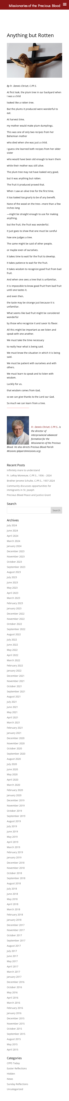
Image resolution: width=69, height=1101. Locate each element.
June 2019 (12, 831)
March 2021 (13, 722)
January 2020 (14, 795)
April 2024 (12, 535)
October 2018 (14, 873)
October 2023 (14, 561)
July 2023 (12, 577)
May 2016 (12, 992)
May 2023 (12, 587)
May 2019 (12, 836)
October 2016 (14, 987)
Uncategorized (15, 1089)
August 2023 (14, 572)
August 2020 (14, 758)
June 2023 (12, 582)
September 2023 (16, 567)
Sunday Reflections (17, 1084)
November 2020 (16, 743)
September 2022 (16, 629)
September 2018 (16, 878)
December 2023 (15, 551)
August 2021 (14, 696)
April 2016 (12, 997)
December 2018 (15, 862)
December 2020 (15, 738)
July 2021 (12, 701)
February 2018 (15, 914)
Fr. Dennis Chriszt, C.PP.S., (44, 427)
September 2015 (16, 1033)
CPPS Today (13, 1063)
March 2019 (13, 847)
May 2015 (12, 1044)
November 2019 (16, 805)
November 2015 (16, 1023)
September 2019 (16, 816)
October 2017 (14, 935)
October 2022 (14, 623)
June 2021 (12, 707)
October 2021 (14, 686)
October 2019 (14, 810)
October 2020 (14, 748)
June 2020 (12, 769)
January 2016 (14, 1013)
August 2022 (14, 634)
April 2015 (12, 1049)
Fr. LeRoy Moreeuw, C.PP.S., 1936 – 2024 (29, 475)
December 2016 (15, 982)
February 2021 (15, 727)
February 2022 (15, 665)
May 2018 (12, 899)
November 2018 (16, 867)
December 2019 (15, 800)
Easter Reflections (17, 1068)
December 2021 (15, 675)
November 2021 (16, 681)
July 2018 (12, 888)
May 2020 (12, 774)
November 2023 (16, 556)
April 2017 (12, 966)
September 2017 (16, 940)
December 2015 (15, 1018)
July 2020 (12, 764)
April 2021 (12, 717)
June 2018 (12, 893)
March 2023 (13, 598)
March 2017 (13, 971)
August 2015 (14, 1039)
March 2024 (13, 541)
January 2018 (14, 919)
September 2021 (16, 691)
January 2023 (14, 608)
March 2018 (13, 909)
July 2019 (12, 826)
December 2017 (15, 925)
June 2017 (12, 956)
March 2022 (13, 660)
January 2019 (14, 857)
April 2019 (12, 842)
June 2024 (12, 530)
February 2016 (15, 1008)
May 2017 (12, 961)
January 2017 (14, 976)
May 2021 (12, 712)
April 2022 (12, 655)
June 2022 (12, 644)
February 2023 (15, 603)
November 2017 (16, 930)
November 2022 (16, 618)
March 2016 (13, 1002)
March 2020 (13, 784)
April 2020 (12, 779)
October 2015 (14, 1028)
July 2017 (12, 951)
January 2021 (14, 733)
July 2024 (12, 525)
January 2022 (14, 670)
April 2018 (12, 904)
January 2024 (14, 546)
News (10, 1078)
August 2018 (14, 883)
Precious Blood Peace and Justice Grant (29, 495)
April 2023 (12, 592)
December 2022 (15, 613)
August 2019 (14, 821)
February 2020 (15, 790)
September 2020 (16, 753)
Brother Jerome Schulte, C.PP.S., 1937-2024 (31, 480)
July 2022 (12, 639)
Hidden (11, 1073)
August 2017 (14, 945)
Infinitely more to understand (23, 470)
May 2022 (12, 649)
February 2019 (15, 852)
